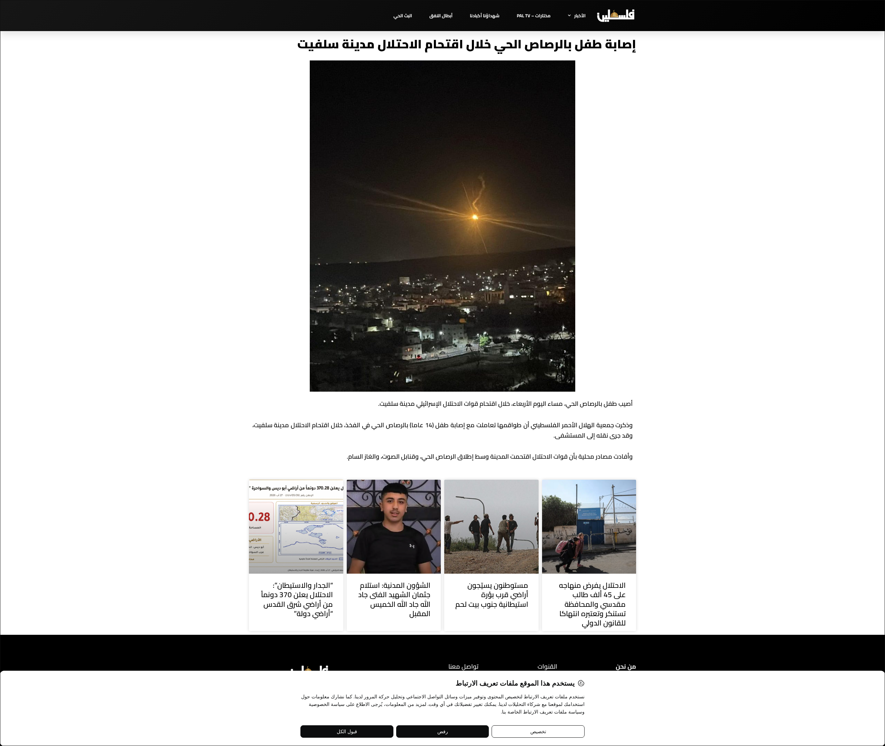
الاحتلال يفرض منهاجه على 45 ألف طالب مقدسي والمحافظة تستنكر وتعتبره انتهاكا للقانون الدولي (592, 604)
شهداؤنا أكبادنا (485, 15)
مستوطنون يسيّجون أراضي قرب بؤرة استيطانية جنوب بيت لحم (491, 594)
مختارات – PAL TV (534, 15)
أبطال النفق (441, 15)
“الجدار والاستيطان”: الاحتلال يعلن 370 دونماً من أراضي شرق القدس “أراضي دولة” (297, 599)
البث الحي (402, 15)
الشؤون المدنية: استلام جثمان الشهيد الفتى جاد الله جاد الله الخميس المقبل (394, 599)
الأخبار (580, 15)
